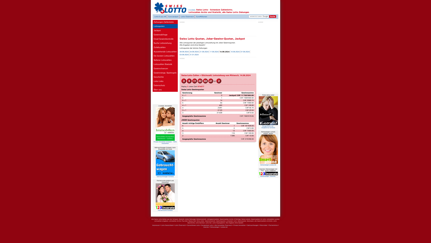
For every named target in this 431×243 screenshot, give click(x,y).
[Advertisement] (162, 98)
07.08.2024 (245, 52)
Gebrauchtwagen (252, 225)
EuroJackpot (173, 17)
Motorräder (263, 225)
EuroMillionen (201, 17)
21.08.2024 (204, 52)
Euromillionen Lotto (193, 225)
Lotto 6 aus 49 (160, 17)
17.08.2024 (214, 52)
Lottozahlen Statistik (163, 64)
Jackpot (157, 30)
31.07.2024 (194, 55)
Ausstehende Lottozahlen (165, 52)
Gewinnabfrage (160, 35)
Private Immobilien (239, 225)
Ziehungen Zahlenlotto (164, 22)
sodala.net (224, 227)
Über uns (158, 90)
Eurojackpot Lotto (207, 225)
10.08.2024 (235, 52)
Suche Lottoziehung (163, 43)
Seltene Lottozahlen (163, 60)
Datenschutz (159, 85)
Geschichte (159, 77)
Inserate (206, 227)
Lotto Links (158, 81)
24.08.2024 (194, 52)
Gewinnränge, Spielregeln (165, 73)
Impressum (156, 225)
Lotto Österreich (187, 17)
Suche (272, 16)
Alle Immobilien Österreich (223, 225)
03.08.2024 (184, 55)
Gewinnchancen (161, 68)
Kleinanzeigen (214, 227)
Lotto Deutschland (167, 225)
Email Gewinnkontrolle (164, 39)
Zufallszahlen (160, 47)
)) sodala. (192, 10)
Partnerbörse (273, 225)
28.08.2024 (184, 52)
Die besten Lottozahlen (164, 56)
